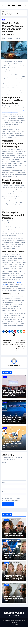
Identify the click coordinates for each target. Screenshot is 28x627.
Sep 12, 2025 (17, 395)
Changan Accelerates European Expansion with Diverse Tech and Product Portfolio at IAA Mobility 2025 (13, 418)
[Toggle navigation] (2, 5)
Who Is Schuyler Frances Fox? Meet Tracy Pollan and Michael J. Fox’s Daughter (13, 577)
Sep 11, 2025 (17, 421)
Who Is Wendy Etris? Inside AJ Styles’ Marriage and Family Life (13, 555)
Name (4, 482)
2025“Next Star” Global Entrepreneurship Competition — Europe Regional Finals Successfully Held (14, 392)
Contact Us (15, 624)
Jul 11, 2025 (17, 447)
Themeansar (14, 622)
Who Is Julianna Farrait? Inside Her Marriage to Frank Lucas (13, 598)
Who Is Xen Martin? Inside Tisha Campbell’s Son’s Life (13, 534)
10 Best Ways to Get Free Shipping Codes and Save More (12, 443)
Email (4, 487)
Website (4, 491)
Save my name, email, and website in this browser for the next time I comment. (12, 499)
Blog (4, 19)
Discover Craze (14, 5)
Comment (5, 462)
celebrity (6, 520)
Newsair (21, 620)
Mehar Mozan (9, 38)
